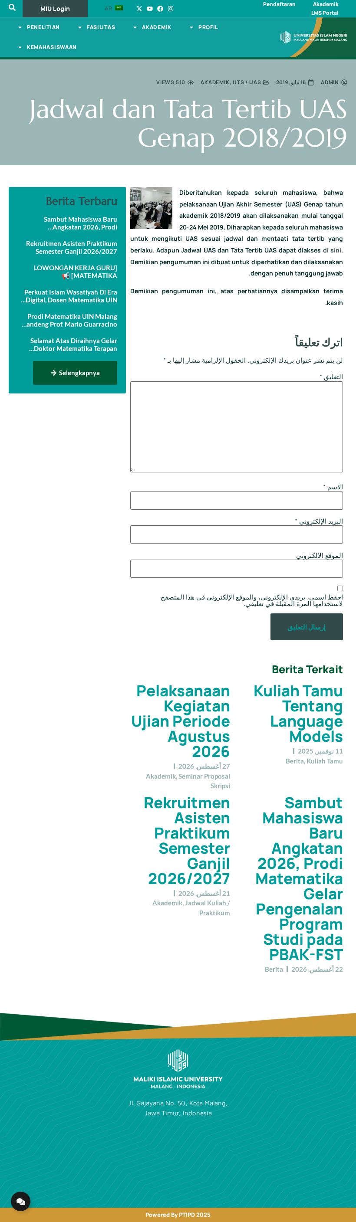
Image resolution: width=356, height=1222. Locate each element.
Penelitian (43, 27)
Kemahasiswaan (52, 47)
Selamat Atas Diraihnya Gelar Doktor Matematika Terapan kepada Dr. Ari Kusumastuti (73, 344)
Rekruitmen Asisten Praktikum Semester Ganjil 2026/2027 (187, 840)
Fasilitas (101, 27)
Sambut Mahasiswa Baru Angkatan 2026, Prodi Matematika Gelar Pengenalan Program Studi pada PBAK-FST (299, 878)
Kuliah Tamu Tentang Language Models (298, 713)
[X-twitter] (139, 9)
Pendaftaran (279, 4)
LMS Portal (325, 12)
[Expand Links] (20, 1201)
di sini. (333, 250)
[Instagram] (171, 9)
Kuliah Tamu (325, 761)
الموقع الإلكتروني (319, 555)
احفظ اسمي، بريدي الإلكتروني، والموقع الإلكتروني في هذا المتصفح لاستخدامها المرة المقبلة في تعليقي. (252, 600)
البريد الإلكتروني (319, 521)
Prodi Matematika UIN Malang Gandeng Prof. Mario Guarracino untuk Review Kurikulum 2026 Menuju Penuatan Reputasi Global (69, 320)
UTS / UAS (247, 82)
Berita (295, 761)
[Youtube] (150, 9)
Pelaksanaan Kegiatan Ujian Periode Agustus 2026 (180, 721)
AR (109, 8)
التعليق (331, 376)
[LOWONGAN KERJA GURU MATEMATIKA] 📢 (75, 271)
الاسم (333, 487)
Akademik (326, 4)
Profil (208, 27)
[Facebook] (160, 9)
